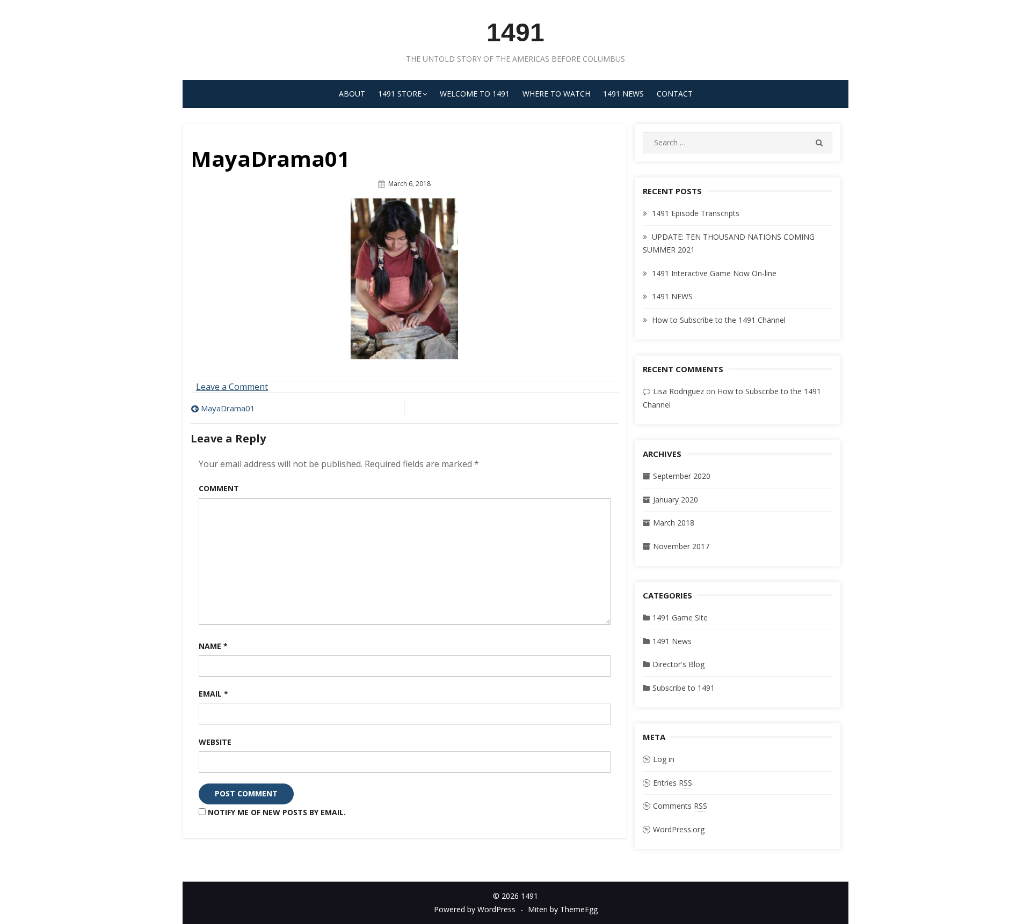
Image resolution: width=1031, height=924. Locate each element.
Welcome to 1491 (475, 93)
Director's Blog (678, 664)
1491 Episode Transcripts (695, 213)
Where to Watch (556, 93)
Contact (675, 93)
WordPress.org (679, 829)
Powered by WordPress (475, 909)
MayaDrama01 (228, 408)
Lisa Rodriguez (678, 391)
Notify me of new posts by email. (277, 812)
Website (215, 742)
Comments (680, 806)
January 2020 (675, 499)
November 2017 (681, 546)
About (352, 93)
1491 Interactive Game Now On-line (714, 273)
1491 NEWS (672, 296)
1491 (515, 32)
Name (213, 646)
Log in (663, 759)
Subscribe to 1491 (683, 688)
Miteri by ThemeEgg (563, 909)
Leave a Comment (232, 387)
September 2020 (681, 476)
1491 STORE (400, 93)
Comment (219, 488)
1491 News (623, 93)
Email (213, 694)
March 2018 (673, 523)
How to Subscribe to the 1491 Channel (719, 320)
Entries (672, 783)
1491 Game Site (680, 617)
